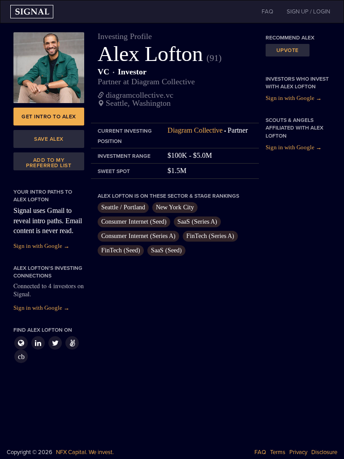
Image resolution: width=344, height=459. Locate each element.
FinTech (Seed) (120, 250)
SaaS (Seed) (166, 250)
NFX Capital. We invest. (85, 452)
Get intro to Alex (49, 116)
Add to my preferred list (48, 163)
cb (21, 356)
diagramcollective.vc (139, 95)
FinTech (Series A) (210, 236)
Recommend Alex (290, 38)
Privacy (298, 452)
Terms (277, 452)
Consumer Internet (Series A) (138, 236)
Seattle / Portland (123, 207)
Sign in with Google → (41, 245)
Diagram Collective (195, 130)
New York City (175, 207)
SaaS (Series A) (197, 221)
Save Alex (49, 139)
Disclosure (324, 452)
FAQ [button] (267, 11)
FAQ (260, 452)
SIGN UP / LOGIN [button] (308, 11)
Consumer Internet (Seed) (134, 221)
